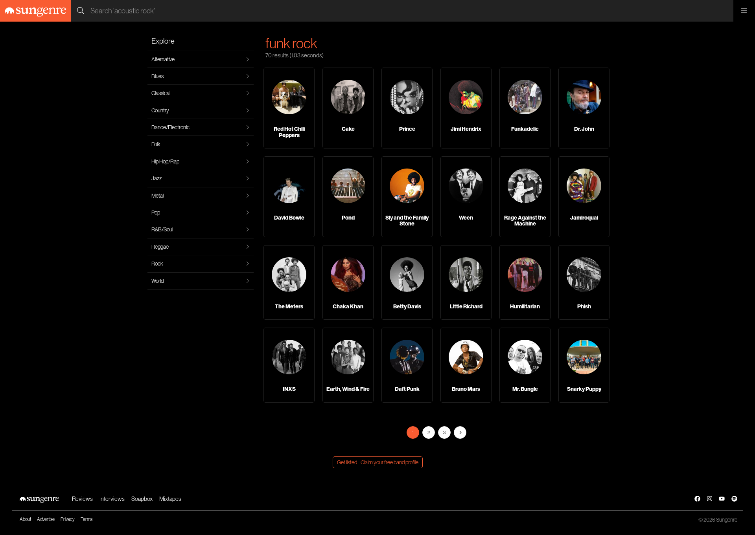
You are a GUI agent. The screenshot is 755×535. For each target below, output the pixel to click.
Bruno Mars (466, 388)
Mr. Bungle (525, 388)
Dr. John (584, 128)
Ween (466, 217)
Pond (348, 217)
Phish (584, 306)
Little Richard (466, 306)
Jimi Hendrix (466, 128)
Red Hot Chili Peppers (289, 131)
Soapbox (142, 498)
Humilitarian (525, 306)
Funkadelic (525, 128)
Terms (86, 519)
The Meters (289, 306)
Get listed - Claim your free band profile (377, 462)
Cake (348, 128)
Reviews (82, 498)
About (25, 519)
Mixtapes (170, 498)
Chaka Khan (348, 306)
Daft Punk (407, 388)
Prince (407, 128)
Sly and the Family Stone (407, 220)
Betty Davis (407, 306)
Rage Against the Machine (525, 220)
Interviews (112, 498)
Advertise (46, 519)
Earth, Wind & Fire (348, 388)
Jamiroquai (584, 217)
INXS (289, 388)
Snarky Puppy (584, 388)
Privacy (68, 519)
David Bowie (289, 217)
